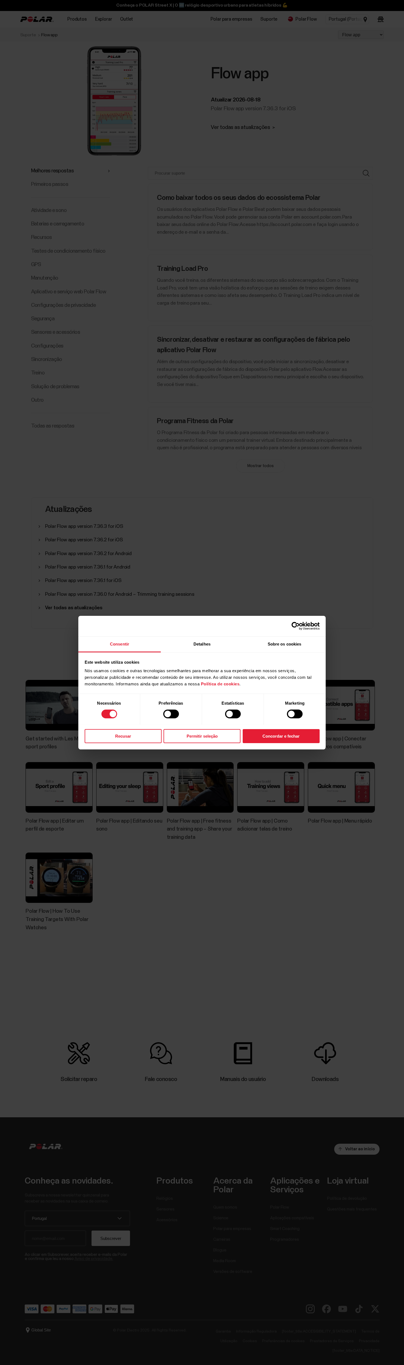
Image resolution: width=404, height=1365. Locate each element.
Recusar (123, 735)
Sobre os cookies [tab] (284, 643)
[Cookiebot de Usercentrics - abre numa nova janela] (296, 626)
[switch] (171, 714)
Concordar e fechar (281, 735)
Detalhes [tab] (202, 643)
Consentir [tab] (119, 643)
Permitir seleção (202, 735)
